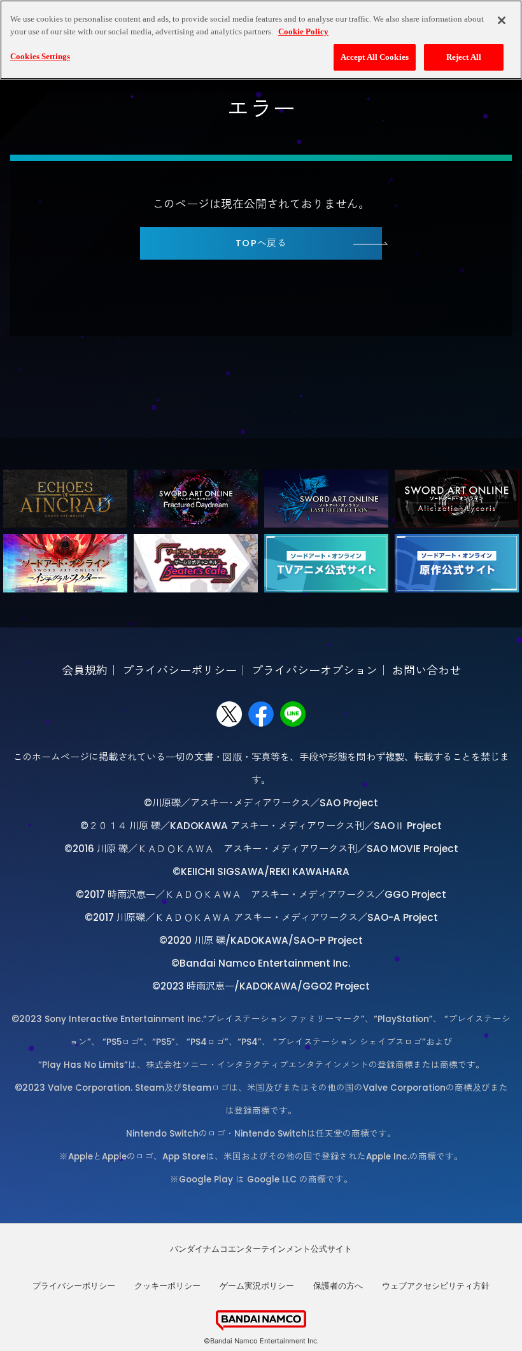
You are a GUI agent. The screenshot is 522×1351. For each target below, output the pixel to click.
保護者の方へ (338, 1285)
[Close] (502, 20)
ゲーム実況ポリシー (257, 1285)
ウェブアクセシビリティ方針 (436, 1285)
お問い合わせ (426, 670)
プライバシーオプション (314, 670)
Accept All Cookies (375, 57)
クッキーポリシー (167, 1285)
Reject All (463, 57)
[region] (261, 40)
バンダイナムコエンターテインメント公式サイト (261, 1248)
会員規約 (85, 670)
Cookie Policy (303, 31)
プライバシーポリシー (179, 670)
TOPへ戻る (261, 243)
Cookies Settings (40, 56)
